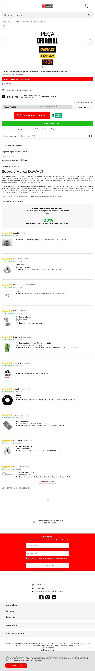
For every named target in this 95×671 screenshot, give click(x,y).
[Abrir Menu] (4, 6)
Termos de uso (42, 558)
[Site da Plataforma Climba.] (47, 650)
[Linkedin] (54, 599)
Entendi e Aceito (16, 666)
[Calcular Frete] (90, 136)
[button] (42, 67)
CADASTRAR (47, 565)
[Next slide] (90, 42)
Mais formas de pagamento (83, 102)
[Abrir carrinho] (88, 6)
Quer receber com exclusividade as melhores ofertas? (47, 540)
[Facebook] (41, 599)
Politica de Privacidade (55, 558)
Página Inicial (7, 21)
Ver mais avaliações (47, 482)
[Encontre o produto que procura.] (89, 15)
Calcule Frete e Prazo (9, 136)
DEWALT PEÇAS (39, 21)
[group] (47, 522)
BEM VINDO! (47, 537)
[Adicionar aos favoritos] (4, 26)
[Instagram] (47, 599)
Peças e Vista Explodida (22, 21)
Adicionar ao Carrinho (34, 115)
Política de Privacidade (33, 660)
